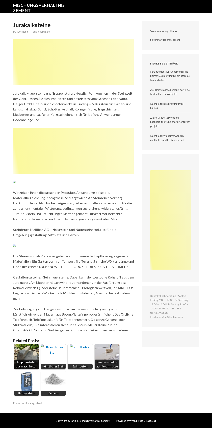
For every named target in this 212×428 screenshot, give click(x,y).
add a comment (41, 31)
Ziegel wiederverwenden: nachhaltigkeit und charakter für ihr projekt (170, 122)
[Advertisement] (73, 62)
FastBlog (151, 420)
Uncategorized (33, 403)
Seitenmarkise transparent (165, 39)
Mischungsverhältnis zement (93, 420)
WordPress (136, 420)
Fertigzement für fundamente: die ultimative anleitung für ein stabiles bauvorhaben (170, 76)
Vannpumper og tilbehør (164, 31)
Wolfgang (22, 31)
